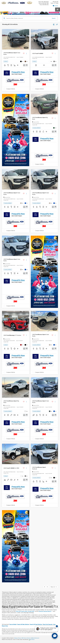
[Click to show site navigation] (57, 10)
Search (53, 18)
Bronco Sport (24, 611)
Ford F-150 (18, 611)
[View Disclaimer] (17, 65)
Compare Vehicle (10, 89)
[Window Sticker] (27, 65)
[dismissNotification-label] (57, 626)
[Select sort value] (56, 24)
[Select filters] (54, 24)
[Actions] (26, 53)
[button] (27, 39)
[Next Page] (47, 586)
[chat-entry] (55, 636)
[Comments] (24, 65)
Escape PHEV (31, 611)
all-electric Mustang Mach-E (45, 611)
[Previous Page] (44, 586)
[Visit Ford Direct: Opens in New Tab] (32, 639)
